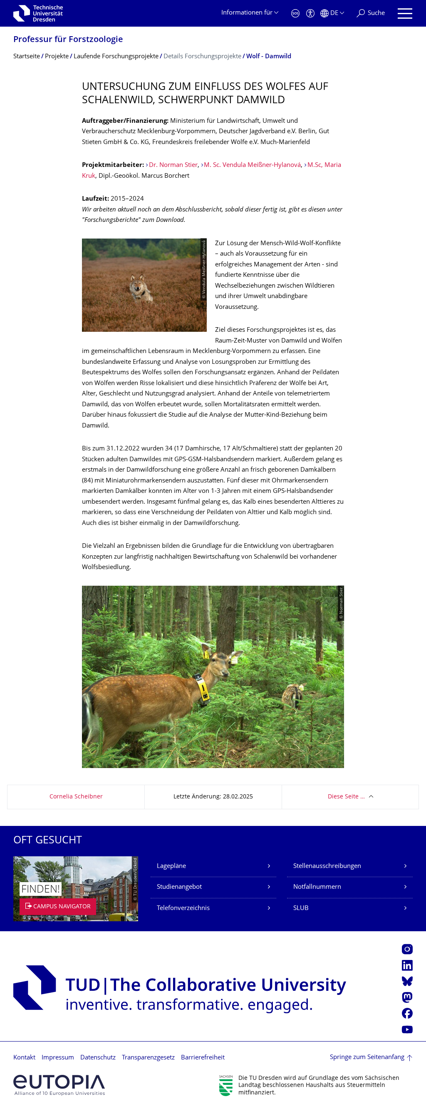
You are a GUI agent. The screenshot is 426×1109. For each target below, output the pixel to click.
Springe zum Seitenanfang (367, 1057)
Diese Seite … (346, 797)
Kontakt (24, 1058)
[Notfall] (295, 13)
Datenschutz (98, 1058)
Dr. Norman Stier (173, 165)
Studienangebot (179, 887)
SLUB (301, 908)
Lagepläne (171, 866)
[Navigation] (405, 13)
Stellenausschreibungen (327, 866)
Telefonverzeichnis (183, 908)
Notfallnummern (317, 887)
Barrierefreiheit (203, 1058)
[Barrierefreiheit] (310, 13)
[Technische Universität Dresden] (38, 13)
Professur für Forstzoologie (68, 40)
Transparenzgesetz (148, 1058)
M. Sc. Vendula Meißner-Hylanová (252, 165)
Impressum (58, 1058)
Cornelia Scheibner (76, 797)
